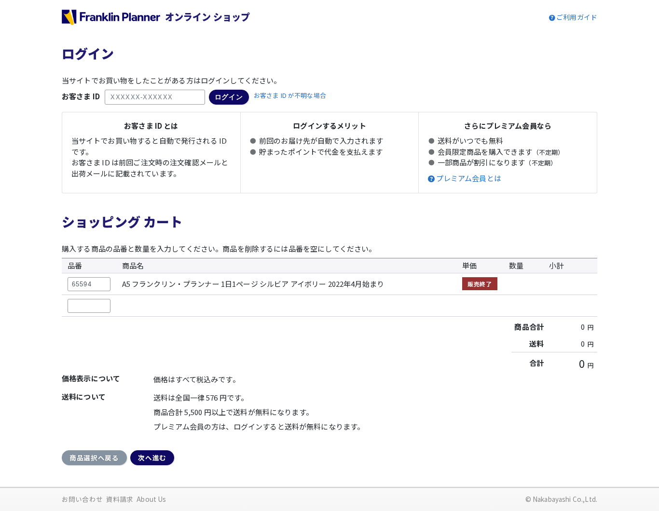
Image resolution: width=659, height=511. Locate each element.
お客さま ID (81, 96)
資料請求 (120, 499)
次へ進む (152, 457)
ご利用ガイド (576, 17)
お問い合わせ (82, 499)
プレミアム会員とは (468, 178)
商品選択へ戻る (94, 457)
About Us (151, 499)
